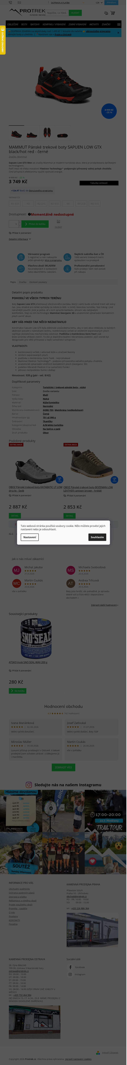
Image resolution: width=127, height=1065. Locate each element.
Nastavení (29, 537)
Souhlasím (97, 537)
